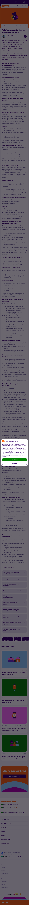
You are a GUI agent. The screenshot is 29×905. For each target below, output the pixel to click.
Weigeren (14, 463)
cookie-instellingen (20, 453)
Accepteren (14, 459)
